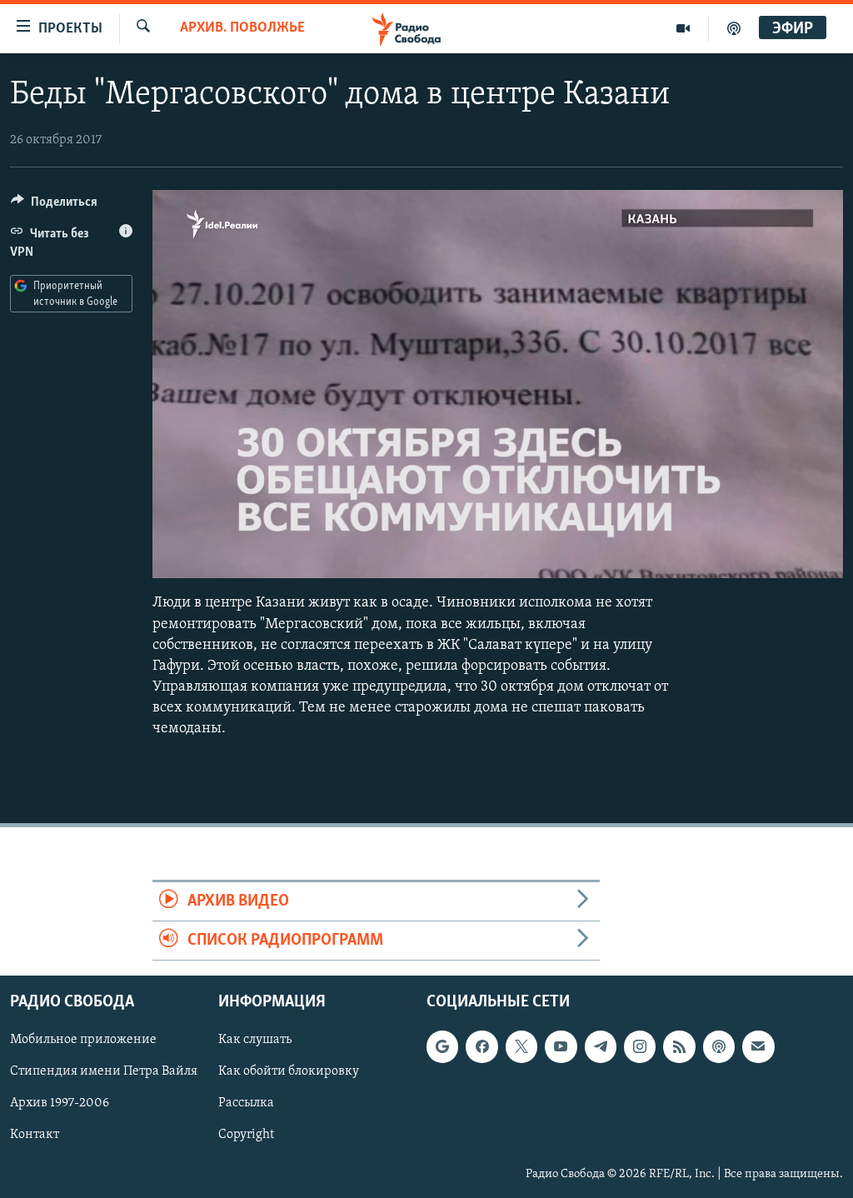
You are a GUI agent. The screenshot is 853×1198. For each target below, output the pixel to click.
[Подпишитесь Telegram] (600, 1047)
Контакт (34, 1135)
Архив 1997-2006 (59, 1104)
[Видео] (683, 28)
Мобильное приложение (83, 1040)
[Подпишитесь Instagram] (640, 1047)
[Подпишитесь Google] (442, 1047)
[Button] (54, 206)
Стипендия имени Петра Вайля (103, 1072)
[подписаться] (758, 1047)
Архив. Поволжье (242, 28)
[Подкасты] (719, 1047)
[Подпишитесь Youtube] (560, 1047)
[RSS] (679, 1047)
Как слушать (255, 1040)
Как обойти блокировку (288, 1072)
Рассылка (246, 1104)
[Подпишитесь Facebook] (481, 1047)
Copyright (246, 1135)
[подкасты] (734, 28)
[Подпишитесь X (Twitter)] (521, 1047)
